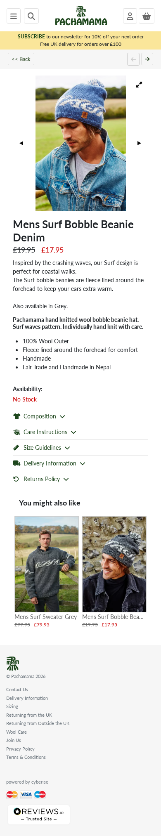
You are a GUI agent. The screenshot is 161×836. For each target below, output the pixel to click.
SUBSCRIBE (31, 36)
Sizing (12, 706)
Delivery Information (27, 698)
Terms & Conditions (26, 757)
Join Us (13, 740)
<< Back (21, 59)
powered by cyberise (27, 782)
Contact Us (17, 689)
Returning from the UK (29, 715)
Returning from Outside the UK (37, 723)
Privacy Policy (20, 749)
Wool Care (16, 732)
